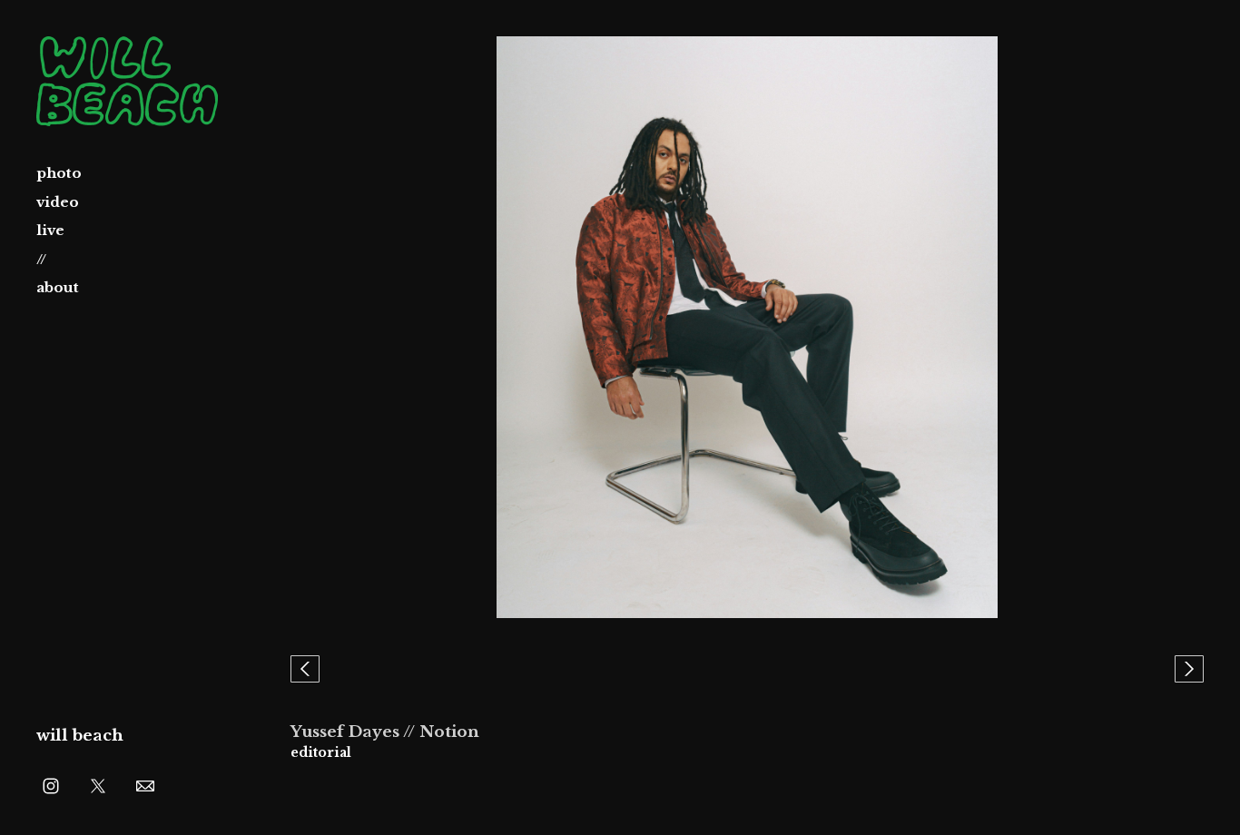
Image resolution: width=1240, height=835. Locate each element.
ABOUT (57, 287)
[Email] (145, 785)
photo (59, 173)
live (50, 230)
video (57, 202)
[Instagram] (50, 785)
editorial (320, 752)
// (41, 259)
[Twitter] (98, 785)
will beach (79, 735)
